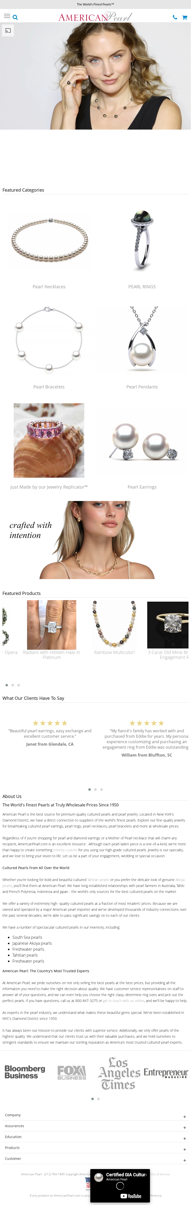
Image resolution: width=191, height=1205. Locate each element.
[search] (15, 16)
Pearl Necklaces (49, 287)
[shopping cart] (185, 15)
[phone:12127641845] (175, 15)
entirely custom (65, 850)
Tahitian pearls (98, 879)
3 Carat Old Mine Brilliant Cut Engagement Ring (160, 654)
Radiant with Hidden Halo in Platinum (35, 654)
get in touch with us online (123, 1000)
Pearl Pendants (142, 387)
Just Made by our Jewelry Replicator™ (49, 487)
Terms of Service (158, 1174)
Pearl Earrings (142, 487)
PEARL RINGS (142, 287)
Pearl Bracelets (49, 387)
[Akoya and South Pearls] (95, 577)
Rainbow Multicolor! (98, 652)
